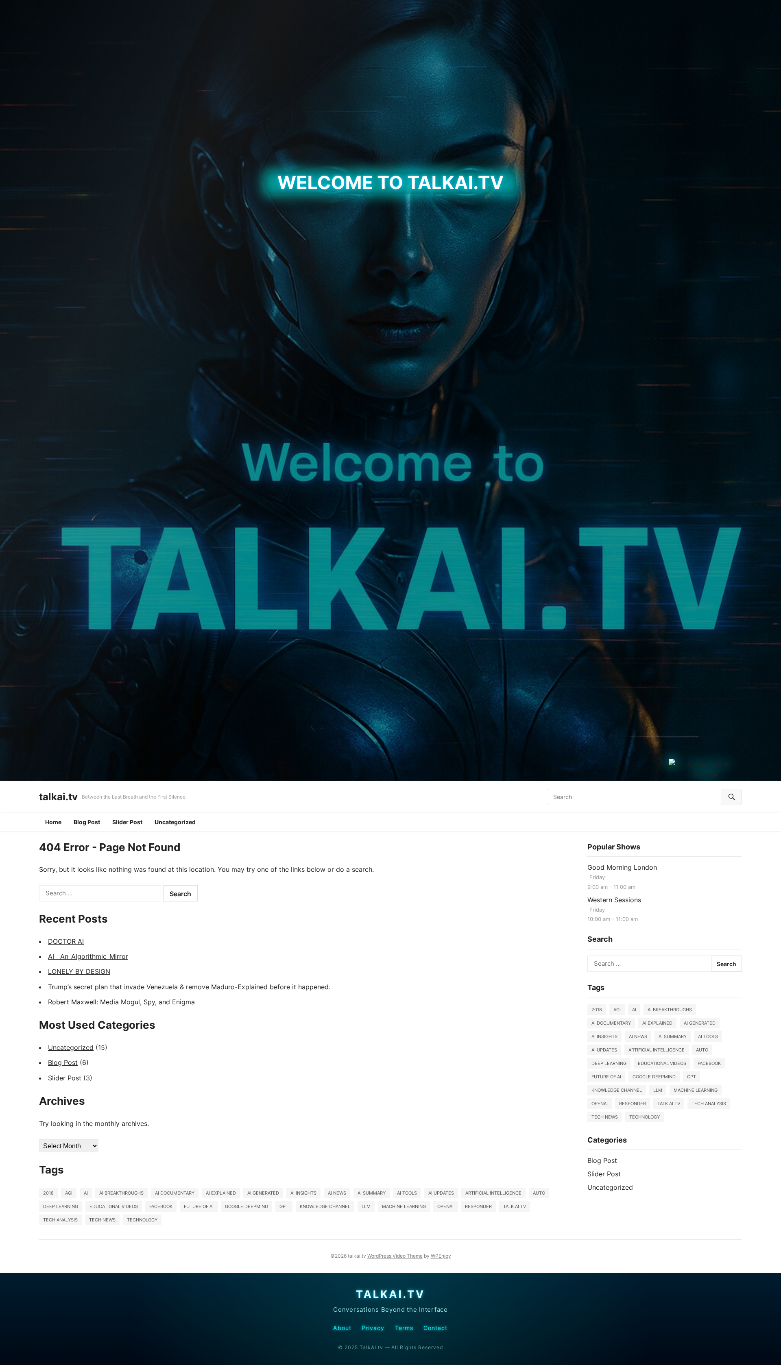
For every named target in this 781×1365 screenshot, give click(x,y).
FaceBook (160, 1206)
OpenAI (445, 1206)
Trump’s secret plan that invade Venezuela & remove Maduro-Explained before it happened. (189, 987)
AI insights (303, 1193)
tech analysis (60, 1220)
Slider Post (127, 822)
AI (86, 1193)
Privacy (373, 1328)
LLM (366, 1206)
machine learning (404, 1206)
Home (53, 822)
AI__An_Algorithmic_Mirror (88, 956)
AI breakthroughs (121, 1193)
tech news (102, 1220)
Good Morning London (622, 867)
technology (142, 1220)
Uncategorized (175, 822)
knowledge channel (325, 1206)
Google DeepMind (246, 1206)
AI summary (372, 1193)
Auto (539, 1193)
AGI (68, 1193)
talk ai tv (514, 1206)
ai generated (263, 1193)
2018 (48, 1193)
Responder (478, 1206)
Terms (404, 1328)
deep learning (60, 1206)
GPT (283, 1206)
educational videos (113, 1206)
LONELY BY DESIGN (79, 971)
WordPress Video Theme (395, 1256)
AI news (337, 1193)
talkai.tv (58, 797)
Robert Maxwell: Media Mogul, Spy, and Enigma (121, 1002)
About (342, 1328)
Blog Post (87, 822)
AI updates (441, 1193)
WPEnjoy (441, 1256)
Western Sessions (614, 900)
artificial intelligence (493, 1193)
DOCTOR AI (66, 941)
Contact (435, 1328)
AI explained (221, 1193)
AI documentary (174, 1193)
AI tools (407, 1193)
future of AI (199, 1206)
